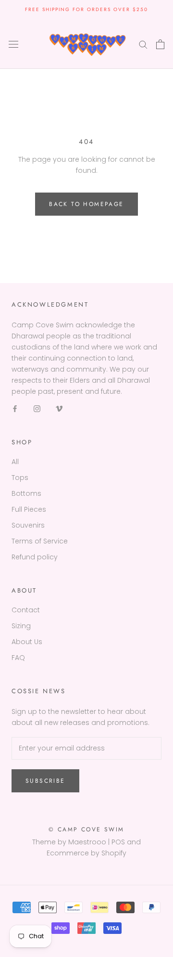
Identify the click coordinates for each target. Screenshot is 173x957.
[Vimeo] (59, 408)
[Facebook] (15, 408)
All (15, 461)
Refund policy (35, 557)
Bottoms (26, 493)
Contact (26, 610)
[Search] (143, 44)
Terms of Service (40, 541)
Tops (20, 477)
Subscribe (45, 780)
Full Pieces (29, 509)
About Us (27, 642)
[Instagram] (37, 408)
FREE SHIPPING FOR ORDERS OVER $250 (86, 9)
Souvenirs (28, 525)
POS (118, 842)
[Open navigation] (13, 44)
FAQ (18, 657)
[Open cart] (160, 44)
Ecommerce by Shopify (86, 853)
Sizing (21, 626)
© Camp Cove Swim (86, 829)
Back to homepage (86, 204)
